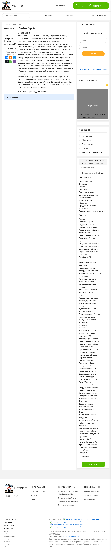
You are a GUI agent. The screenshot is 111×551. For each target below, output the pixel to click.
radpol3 (12, 44)
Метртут (20, 488)
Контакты (35, 495)
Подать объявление (90, 5)
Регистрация (84, 69)
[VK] (81, 519)
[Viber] (14, 61)
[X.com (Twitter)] (68, 524)
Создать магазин (91, 491)
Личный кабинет (91, 495)
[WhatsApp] (10, 61)
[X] (7, 61)
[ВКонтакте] (6, 57)
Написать (11, 48)
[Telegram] (68, 527)
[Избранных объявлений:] (80, 16)
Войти (93, 54)
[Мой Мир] (14, 57)
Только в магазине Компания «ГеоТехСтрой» (94, 171)
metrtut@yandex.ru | (71, 537)
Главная (7, 24)
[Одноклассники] (10, 57)
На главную (87, 136)
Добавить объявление (92, 152)
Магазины (17, 24)
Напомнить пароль (99, 69)
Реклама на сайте (39, 491)
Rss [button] (8, 496)
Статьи (85, 148)
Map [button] (16, 496)
